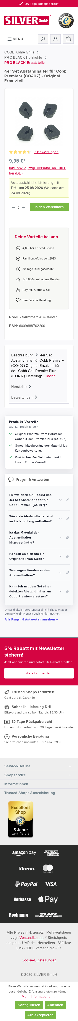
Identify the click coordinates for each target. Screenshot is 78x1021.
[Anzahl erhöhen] (23, 207)
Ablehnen (55, 1005)
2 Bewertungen (46, 152)
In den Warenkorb (49, 207)
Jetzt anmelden (39, 673)
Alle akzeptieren (40, 1015)
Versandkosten (31, 938)
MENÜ (17, 39)
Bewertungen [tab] (22, 397)
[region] (39, 121)
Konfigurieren (29, 1005)
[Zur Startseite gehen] (27, 20)
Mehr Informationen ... (39, 996)
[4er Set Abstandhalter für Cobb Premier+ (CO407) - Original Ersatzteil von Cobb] (39, 121)
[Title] (20, 819)
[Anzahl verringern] (13, 207)
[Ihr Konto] (55, 39)
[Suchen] (43, 39)
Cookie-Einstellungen (39, 960)
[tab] (38, 365)
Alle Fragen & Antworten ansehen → (31, 619)
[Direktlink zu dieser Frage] (67, 499)
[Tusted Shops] (66, 20)
